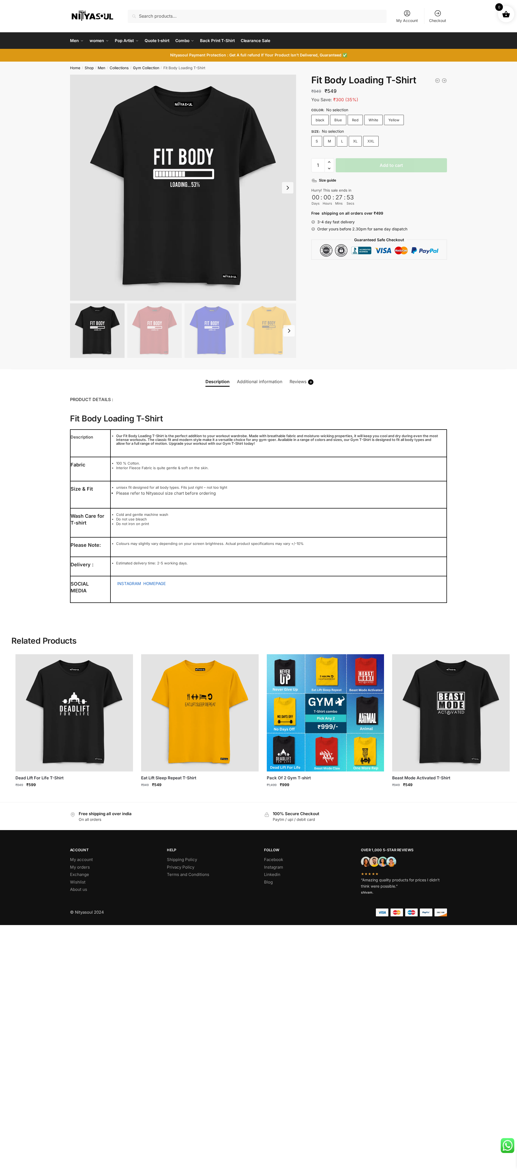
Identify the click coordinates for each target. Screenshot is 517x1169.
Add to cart (391, 165)
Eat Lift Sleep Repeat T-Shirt (168, 777)
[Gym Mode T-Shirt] (444, 80)
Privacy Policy (180, 867)
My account (81, 859)
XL (355, 141)
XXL (370, 141)
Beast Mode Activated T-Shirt (421, 777)
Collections (119, 68)
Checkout (437, 20)
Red (355, 120)
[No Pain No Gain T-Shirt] (437, 80)
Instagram (273, 867)
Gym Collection (146, 68)
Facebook (273, 859)
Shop (89, 68)
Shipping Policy (182, 859)
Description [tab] (217, 381)
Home (75, 68)
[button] (329, 162)
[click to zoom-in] (183, 188)
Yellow (393, 120)
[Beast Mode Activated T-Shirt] (451, 713)
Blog (268, 882)
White (373, 120)
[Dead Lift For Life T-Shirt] (74, 713)
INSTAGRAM (129, 583)
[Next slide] (287, 187)
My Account (407, 20)
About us (78, 889)
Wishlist (77, 882)
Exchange (79, 874)
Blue (338, 120)
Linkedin (272, 874)
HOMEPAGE (154, 583)
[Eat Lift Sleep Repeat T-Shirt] (200, 713)
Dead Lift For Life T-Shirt (39, 777)
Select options (74, 796)
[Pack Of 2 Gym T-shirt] (325, 713)
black (320, 120)
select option (325, 796)
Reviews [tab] (301, 381)
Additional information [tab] (259, 381)
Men (101, 68)
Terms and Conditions (188, 874)
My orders (80, 867)
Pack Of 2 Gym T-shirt (289, 777)
